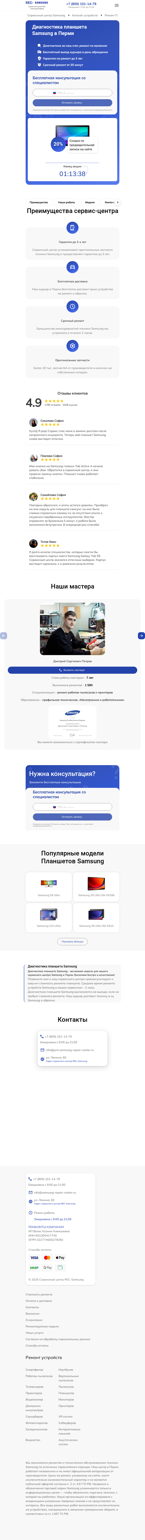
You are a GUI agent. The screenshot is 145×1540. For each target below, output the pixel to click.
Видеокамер (34, 1399)
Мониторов (66, 1399)
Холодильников (36, 1429)
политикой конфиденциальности (98, 110)
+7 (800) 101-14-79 (81, 4)
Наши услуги (35, 1332)
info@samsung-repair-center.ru (55, 1192)
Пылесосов (66, 1386)
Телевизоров (34, 1386)
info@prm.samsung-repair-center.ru (70, 1050)
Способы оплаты (37, 1345)
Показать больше (72, 941)
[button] (141, 635)
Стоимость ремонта (39, 1294)
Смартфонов (34, 1369)
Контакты (110, 202)
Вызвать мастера (74, 670)
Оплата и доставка (39, 1301)
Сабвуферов (67, 1423)
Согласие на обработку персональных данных (58, 1339)
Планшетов (66, 1393)
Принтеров (66, 1406)
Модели (90, 202)
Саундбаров (34, 1416)
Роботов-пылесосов (39, 1376)
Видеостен (33, 1440)
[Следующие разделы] (117, 202)
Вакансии (32, 1313)
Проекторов (34, 1393)
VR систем (65, 1416)
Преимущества (39, 202)
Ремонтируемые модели (42, 1326)
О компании (34, 1320)
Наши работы (66, 202)
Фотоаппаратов (37, 1423)
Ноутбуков (66, 1369)
